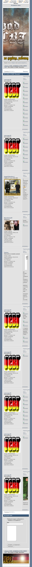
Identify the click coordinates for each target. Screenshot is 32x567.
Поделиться (25, 76)
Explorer (6, 252)
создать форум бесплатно (23, 554)
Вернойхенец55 (8, 217)
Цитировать (25, 129)
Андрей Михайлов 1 (9, 176)
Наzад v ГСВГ (8, 66)
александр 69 (7, 79)
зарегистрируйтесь (22, 62)
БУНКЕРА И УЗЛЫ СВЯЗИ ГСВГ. (15, 552)
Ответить (25, 71)
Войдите (13, 62)
